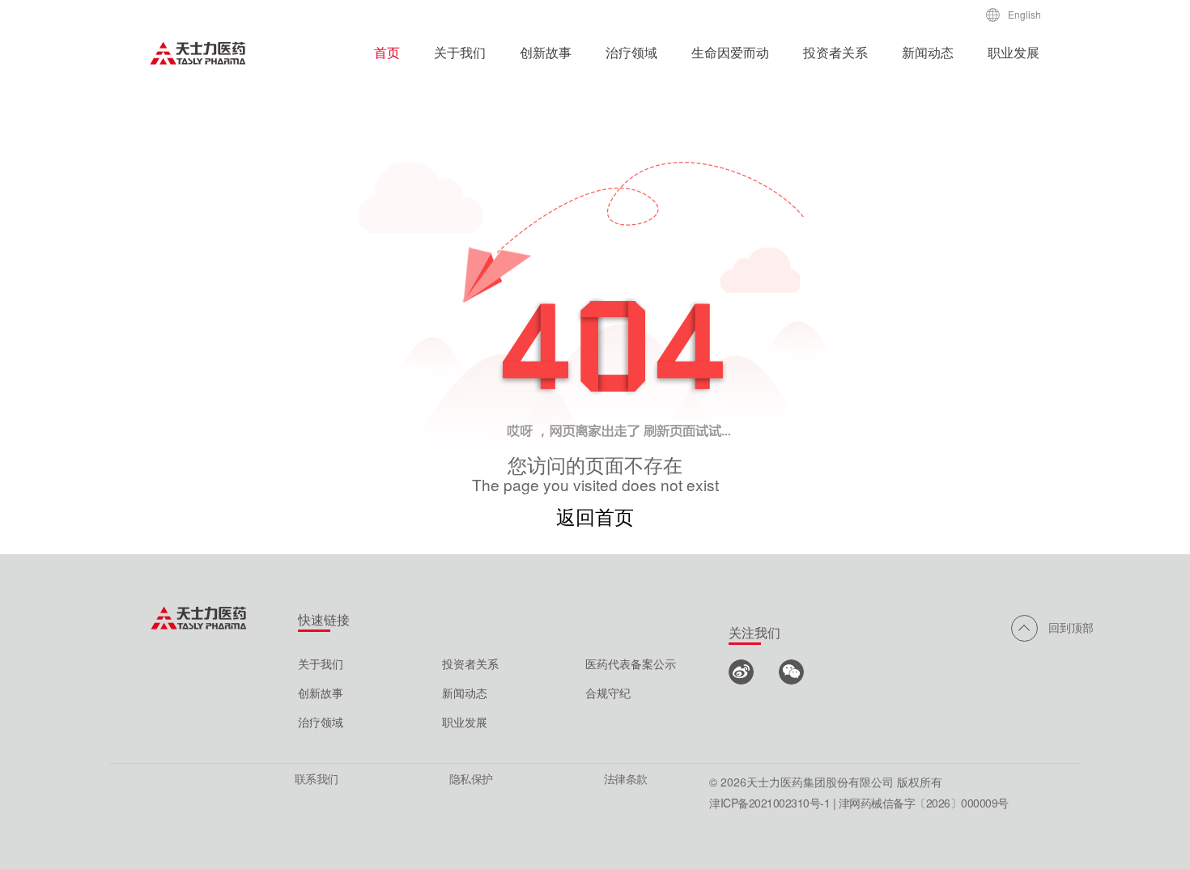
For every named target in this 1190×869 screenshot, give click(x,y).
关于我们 (460, 52)
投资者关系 (835, 52)
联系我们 (316, 778)
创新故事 (546, 52)
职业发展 (1013, 52)
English (1024, 14)
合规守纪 (608, 693)
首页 (387, 52)
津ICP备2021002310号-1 (769, 803)
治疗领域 (631, 52)
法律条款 (626, 778)
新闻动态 (928, 52)
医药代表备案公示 (630, 663)
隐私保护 (471, 778)
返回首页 (595, 516)
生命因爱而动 (730, 52)
